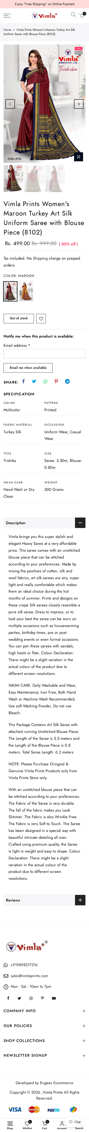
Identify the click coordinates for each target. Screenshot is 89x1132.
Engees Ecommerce (56, 1083)
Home (7, 30)
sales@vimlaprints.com (29, 976)
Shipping (40, 258)
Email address (17, 345)
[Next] (79, 104)
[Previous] (10, 104)
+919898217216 (24, 965)
